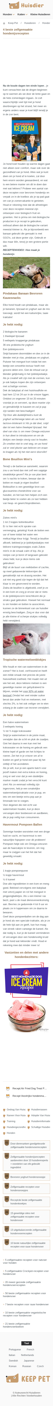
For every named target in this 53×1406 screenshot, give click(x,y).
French (30, 1349)
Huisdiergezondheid (17, 1127)
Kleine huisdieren (40, 14)
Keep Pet (13, 23)
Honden (7, 14)
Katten (21, 14)
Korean (12, 1366)
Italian (12, 1355)
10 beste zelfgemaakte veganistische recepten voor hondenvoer (24, 1314)
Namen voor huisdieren (19, 1115)
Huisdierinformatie (40, 1121)
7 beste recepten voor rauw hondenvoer (27, 1304)
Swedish (13, 1360)
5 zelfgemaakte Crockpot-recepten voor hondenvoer (26, 1272)
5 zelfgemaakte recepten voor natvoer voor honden (25, 1261)
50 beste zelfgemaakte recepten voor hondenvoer (24, 1295)
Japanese (29, 1360)
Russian (26, 1366)
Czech (40, 1366)
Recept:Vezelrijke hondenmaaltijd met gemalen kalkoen (31, 1096)
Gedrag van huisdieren (19, 1109)
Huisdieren (30, 23)
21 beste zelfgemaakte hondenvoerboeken (16, 1325)
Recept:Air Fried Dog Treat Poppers (31, 1088)
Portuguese (15, 1349)
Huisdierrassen (39, 1109)
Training (11, 1121)
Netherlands (27, 1355)
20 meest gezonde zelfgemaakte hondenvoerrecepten (22, 1284)
